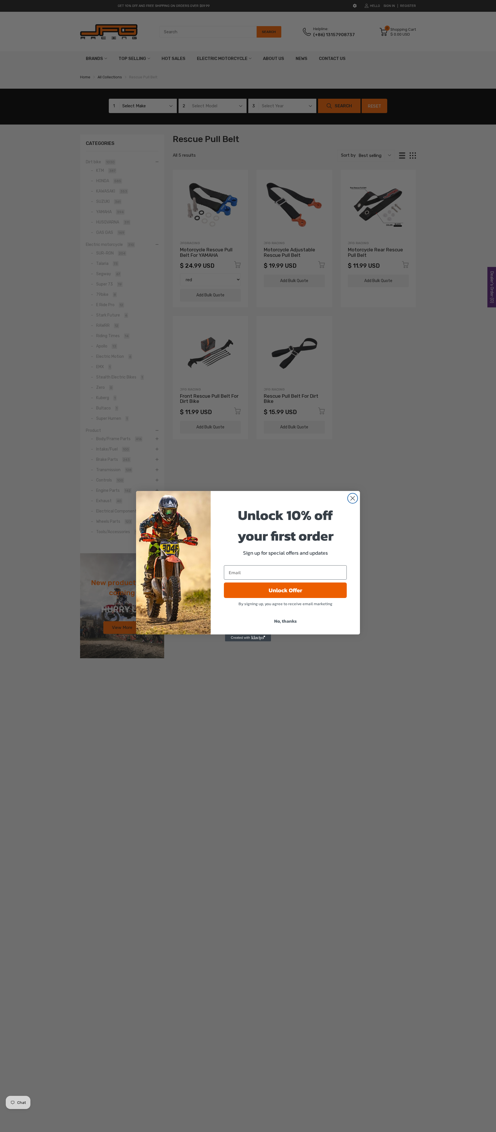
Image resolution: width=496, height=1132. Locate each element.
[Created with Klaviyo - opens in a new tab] (248, 637)
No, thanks (285, 621)
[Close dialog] (353, 498)
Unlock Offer (285, 590)
